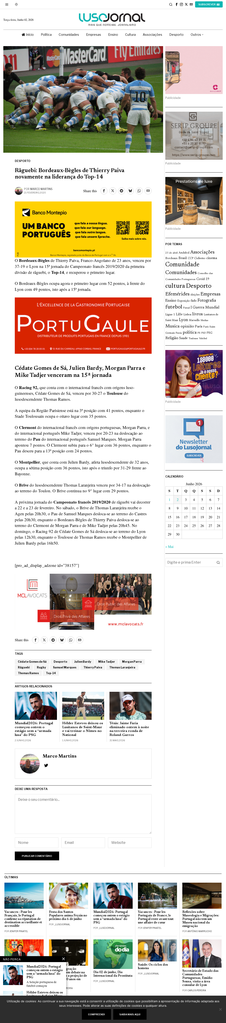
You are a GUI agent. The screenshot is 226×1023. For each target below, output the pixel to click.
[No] (220, 1009)
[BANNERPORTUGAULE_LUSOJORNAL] (83, 325)
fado (194, 301)
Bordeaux (171, 258)
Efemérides (177, 294)
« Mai (169, 546)
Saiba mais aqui (129, 1014)
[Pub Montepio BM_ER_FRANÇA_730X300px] (83, 228)
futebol (173, 307)
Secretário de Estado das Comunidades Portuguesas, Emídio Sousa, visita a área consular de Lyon (200, 978)
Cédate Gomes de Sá (32, 661)
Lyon (183, 320)
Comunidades (181, 272)
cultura (175, 286)
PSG (209, 333)
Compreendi (96, 1014)
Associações (202, 252)
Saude (183, 338)
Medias (204, 320)
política (190, 333)
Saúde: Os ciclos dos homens (153, 966)
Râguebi (24, 667)
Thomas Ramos (28, 673)
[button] (218, 562)
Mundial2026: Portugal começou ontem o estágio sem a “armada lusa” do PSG (34, 729)
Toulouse (193, 338)
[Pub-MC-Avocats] (83, 601)
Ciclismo (199, 258)
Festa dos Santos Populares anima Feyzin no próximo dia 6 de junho (68, 915)
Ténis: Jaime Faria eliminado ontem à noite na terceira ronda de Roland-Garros (129, 729)
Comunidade (182, 265)
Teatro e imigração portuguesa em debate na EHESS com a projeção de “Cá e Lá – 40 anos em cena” (68, 976)
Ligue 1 (170, 314)
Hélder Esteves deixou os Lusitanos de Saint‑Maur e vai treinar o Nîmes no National (82, 729)
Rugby (41, 667)
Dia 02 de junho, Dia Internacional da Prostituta (112, 974)
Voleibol (203, 338)
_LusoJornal (62, 924)
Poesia (179, 333)
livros (197, 314)
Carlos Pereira (196, 990)
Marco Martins (41, 189)
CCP (190, 258)
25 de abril (171, 253)
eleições (195, 294)
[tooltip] (176, 4)
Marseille (194, 320)
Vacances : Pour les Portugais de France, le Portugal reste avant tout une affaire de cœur (155, 917)
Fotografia (207, 301)
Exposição (183, 300)
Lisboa (187, 314)
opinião (187, 327)
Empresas (210, 294)
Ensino (170, 301)
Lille (179, 314)
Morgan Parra (132, 661)
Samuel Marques (64, 667)
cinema (211, 258)
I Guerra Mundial (205, 307)
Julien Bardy (82, 661)
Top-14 (51, 673)
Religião (171, 338)
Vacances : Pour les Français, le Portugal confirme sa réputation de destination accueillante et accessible (23, 919)
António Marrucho (199, 931)
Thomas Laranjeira (122, 667)
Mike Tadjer (106, 661)
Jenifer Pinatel (18, 931)
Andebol (184, 252)
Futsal (186, 308)
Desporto (22, 161)
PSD (203, 333)
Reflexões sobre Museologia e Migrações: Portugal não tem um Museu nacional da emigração (200, 919)
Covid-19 (202, 279)
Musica (172, 326)
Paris (198, 326)
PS (199, 333)
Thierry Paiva (92, 667)
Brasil (183, 258)
